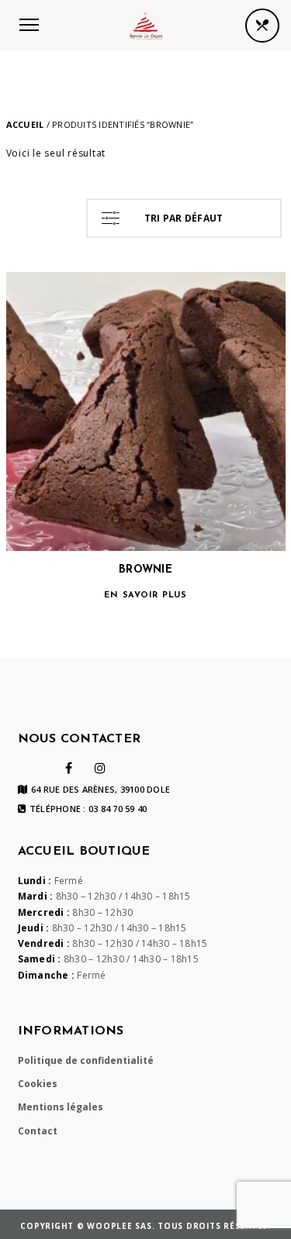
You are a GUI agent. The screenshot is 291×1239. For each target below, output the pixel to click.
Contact (37, 1130)
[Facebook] (68, 768)
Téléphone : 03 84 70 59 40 (88, 809)
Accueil (25, 124)
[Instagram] (100, 768)
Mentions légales (60, 1106)
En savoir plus (145, 595)
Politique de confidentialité (86, 1060)
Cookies (37, 1083)
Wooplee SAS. (122, 1225)
